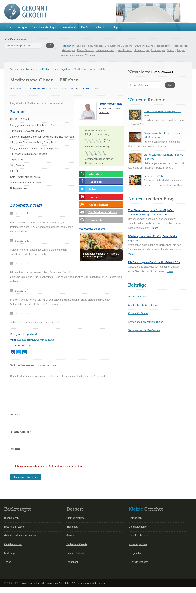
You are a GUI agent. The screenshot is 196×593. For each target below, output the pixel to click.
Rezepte (22, 27)
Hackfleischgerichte (139, 535)
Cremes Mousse (75, 517)
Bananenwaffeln (154, 176)
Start (9, 27)
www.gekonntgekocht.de (32, 583)
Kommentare (96, 220)
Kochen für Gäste (138, 313)
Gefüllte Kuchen (13, 544)
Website (15, 448)
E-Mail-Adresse (21, 431)
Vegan (64, 55)
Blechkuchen (11, 517)
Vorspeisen (91, 55)
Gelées (70, 535)
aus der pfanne (26, 339)
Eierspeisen (135, 517)
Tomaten (26, 345)
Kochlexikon (100, 27)
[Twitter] (18, 352)
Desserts (128, 45)
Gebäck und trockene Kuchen (20, 535)
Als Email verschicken (102, 212)
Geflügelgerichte (138, 526)
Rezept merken (98, 204)
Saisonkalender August (44, 27)
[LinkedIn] (24, 352)
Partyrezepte (141, 50)
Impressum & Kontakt (58, 583)
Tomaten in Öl (45, 339)
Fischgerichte (163, 45)
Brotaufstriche (112, 45)
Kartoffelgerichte (138, 544)
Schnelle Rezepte (138, 561)
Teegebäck (72, 561)
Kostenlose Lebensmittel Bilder (145, 321)
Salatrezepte (158, 50)
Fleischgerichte (181, 45)
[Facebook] (13, 352)
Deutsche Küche (144, 45)
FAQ (73, 583)
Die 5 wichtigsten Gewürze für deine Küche (154, 262)
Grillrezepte (68, 50)
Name (15, 414)
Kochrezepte (32, 69)
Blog (115, 27)
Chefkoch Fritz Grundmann (143, 305)
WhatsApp (95, 174)
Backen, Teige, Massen (89, 45)
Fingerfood (65, 69)
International (69, 27)
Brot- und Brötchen (14, 526)
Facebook (95, 181)
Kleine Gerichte (85, 50)
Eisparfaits (72, 526)
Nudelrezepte (125, 50)
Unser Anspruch (137, 296)
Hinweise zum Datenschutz (91, 583)
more (155, 227)
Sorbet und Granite (76, 544)
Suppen (181, 50)
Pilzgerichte (135, 553)
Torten (7, 561)
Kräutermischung (105, 50)
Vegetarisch (76, 55)
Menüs (85, 27)
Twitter (92, 189)
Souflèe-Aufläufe (75, 553)
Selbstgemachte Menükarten (144, 330)
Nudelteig (9, 553)
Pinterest (94, 197)
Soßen (170, 50)
